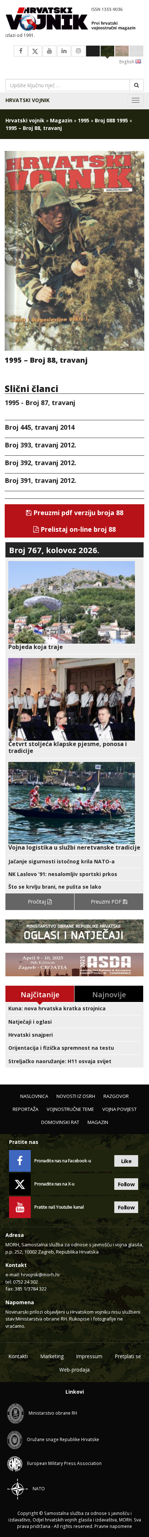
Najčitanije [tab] (40, 994)
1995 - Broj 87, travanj (40, 402)
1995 (83, 120)
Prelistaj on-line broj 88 (77, 529)
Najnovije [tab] (109, 994)
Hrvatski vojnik (27, 100)
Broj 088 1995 (111, 120)
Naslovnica (34, 1096)
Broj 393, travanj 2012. (40, 445)
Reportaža (25, 1109)
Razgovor (116, 1096)
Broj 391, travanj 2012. (40, 480)
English (127, 62)
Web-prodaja (74, 1369)
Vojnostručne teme (70, 1109)
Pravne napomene (113, 1526)
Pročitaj (37, 901)
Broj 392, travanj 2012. (40, 462)
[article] (74, 605)
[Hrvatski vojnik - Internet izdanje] (74, 19)
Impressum (89, 1356)
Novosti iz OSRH (75, 1096)
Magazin (61, 120)
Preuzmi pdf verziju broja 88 (77, 512)
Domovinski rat (60, 1122)
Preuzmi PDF (107, 901)
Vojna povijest (119, 1109)
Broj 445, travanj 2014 (39, 427)
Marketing (52, 1356)
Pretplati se (128, 1356)
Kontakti (18, 1356)
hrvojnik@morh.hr (40, 1274)
